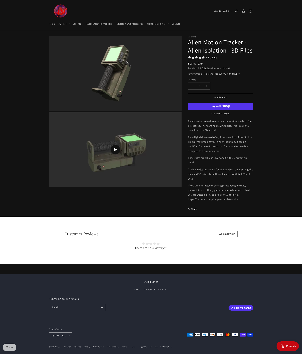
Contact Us (149, 289)
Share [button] (194, 209)
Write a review (227, 234)
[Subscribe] (101, 307)
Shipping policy (145, 347)
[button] (64, 23)
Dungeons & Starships (64, 347)
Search (137, 289)
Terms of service (128, 347)
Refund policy (98, 347)
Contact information (163, 347)
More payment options (220, 113)
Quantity (192, 79)
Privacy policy (113, 347)
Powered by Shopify (82, 347)
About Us (163, 289)
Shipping (206, 68)
